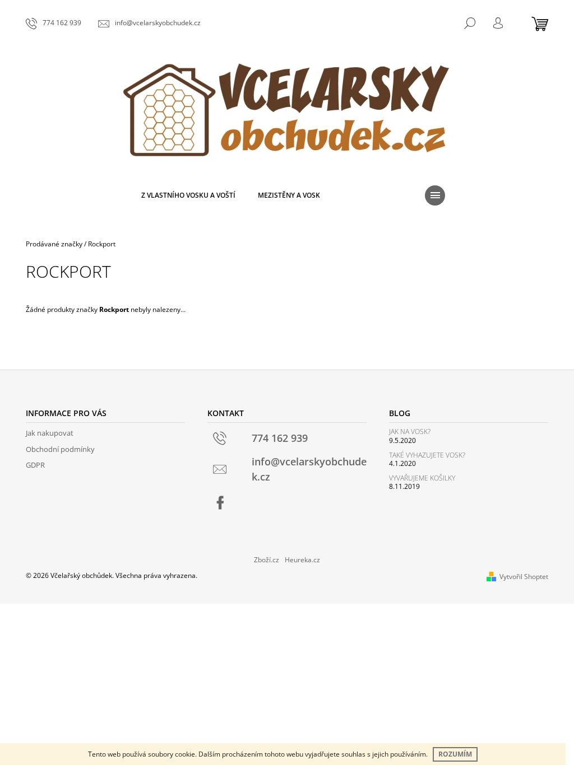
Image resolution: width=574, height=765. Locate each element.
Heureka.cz (302, 560)
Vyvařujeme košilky (422, 478)
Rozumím (455, 754)
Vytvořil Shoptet (523, 576)
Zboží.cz (266, 560)
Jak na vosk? (409, 431)
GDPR (35, 465)
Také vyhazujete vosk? (427, 455)
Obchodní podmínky (60, 449)
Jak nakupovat (49, 433)
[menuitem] (188, 195)
